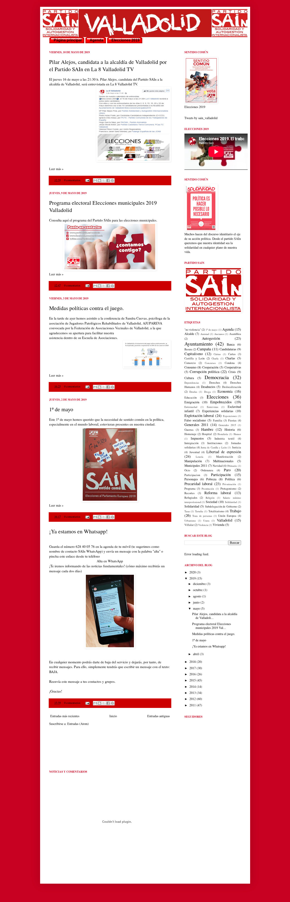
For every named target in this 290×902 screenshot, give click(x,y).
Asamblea (235, 334)
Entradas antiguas (158, 716)
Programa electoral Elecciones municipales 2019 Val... (211, 626)
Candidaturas (228, 349)
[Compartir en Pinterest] (112, 180)
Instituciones (214, 443)
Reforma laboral (217, 492)
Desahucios (208, 387)
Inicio (113, 716)
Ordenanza (207, 470)
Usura (206, 520)
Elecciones (218, 396)
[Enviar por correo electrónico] (95, 180)
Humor (237, 434)
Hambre (207, 429)
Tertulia (199, 511)
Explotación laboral (199, 415)
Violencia (203, 525)
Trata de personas (202, 515)
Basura (188, 349)
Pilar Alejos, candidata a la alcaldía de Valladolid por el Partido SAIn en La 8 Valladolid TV (108, 65)
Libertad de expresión (223, 451)
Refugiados (190, 498)
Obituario (232, 465)
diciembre (200, 584)
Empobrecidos (221, 401)
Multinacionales (223, 461)
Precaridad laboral (198, 483)
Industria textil (224, 438)
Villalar (189, 525)
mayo (197, 608)
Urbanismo (190, 520)
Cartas (232, 354)
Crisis (232, 372)
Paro (227, 469)
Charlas (230, 358)
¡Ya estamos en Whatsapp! (78, 531)
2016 (193, 674)
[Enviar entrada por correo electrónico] (87, 180)
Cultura (189, 378)
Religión (210, 497)
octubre (198, 590)
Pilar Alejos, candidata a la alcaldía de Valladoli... (214, 616)
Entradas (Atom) (78, 724)
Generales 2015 (227, 425)
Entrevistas (212, 407)
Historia (230, 429)
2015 (193, 680)
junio (197, 602)
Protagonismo (228, 489)
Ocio (187, 470)
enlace (71, 556)
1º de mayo (61, 409)
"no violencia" (192, 330)
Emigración (191, 402)
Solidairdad (231, 502)
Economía (225, 391)
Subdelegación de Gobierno (221, 506)
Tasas (187, 511)
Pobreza (211, 479)
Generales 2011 (196, 424)
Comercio (190, 363)
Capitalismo (193, 353)
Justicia (236, 447)
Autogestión (211, 338)
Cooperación (210, 367)
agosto (197, 596)
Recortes (189, 493)
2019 (193, 578)
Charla (215, 358)
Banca (230, 344)
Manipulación (193, 461)
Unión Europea (227, 516)
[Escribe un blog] (99, 180)
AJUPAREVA (152, 323)
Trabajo (235, 510)
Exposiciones (230, 416)
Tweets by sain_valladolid (201, 118)
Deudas (193, 391)
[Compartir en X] (104, 180)
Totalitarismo (216, 511)
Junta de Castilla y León (214, 447)
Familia (217, 420)
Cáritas (217, 354)
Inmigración (191, 443)
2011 (193, 705)
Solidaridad (191, 506)
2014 (193, 686)
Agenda (228, 329)
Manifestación (224, 457)
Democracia (217, 377)
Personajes (191, 479)
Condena (230, 363)
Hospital (207, 434)
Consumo (190, 367)
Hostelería (223, 434)
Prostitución (208, 488)
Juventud (194, 452)
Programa (190, 489)
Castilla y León (194, 358)
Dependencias (191, 382)
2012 (193, 699)
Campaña (204, 348)
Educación (190, 397)
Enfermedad (190, 407)
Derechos (214, 383)
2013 (193, 692)
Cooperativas (233, 367)
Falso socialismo (195, 420)
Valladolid (224, 520)
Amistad (205, 334)
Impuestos (197, 438)
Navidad (217, 466)
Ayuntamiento (198, 343)
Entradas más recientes (64, 716)
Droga (207, 391)
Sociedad (211, 502)
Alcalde (189, 334)
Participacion (192, 475)
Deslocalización (231, 387)
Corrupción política (204, 371)
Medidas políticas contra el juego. (86, 308)
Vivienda (218, 524)
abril (196, 654)
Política (230, 479)
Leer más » (56, 169)
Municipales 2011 (195, 465)
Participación (221, 474)
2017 (193, 668)
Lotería (199, 456)
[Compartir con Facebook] (108, 180)
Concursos (210, 363)
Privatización (229, 484)
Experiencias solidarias (217, 411)
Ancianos (219, 334)
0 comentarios (72, 180)
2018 (193, 661)
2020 (193, 572)
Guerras (188, 430)
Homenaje (190, 434)
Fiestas (232, 420)
